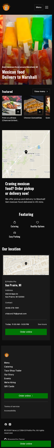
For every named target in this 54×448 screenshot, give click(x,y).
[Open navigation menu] (46, 7)
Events (7, 378)
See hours (42, 324)
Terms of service (12, 406)
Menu (38, 7)
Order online (26, 331)
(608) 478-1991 (12, 308)
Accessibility (10, 410)
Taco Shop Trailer (12, 370)
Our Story (9, 374)
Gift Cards (9, 386)
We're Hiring (10, 382)
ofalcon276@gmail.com (16, 314)
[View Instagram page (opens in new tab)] (10, 424)
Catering (8, 366)
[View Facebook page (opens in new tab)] (5, 424)
